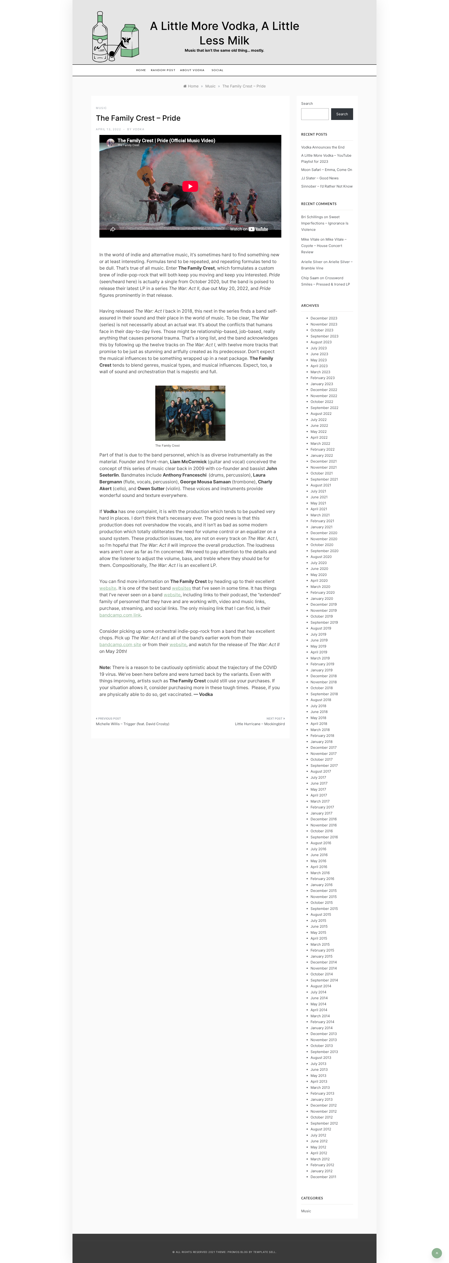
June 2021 (319, 497)
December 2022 (324, 389)
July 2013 (318, 1063)
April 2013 (319, 1081)
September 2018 (324, 694)
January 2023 (322, 384)
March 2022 (320, 443)
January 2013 (322, 1099)
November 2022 (324, 396)
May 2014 (318, 1004)
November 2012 (324, 1111)
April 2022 (319, 437)
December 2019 (324, 604)
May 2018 (318, 718)
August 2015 (321, 914)
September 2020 (324, 551)
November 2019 (324, 610)
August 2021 (321, 485)
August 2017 (321, 771)
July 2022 (319, 419)
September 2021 (324, 479)
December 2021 (324, 461)
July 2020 (319, 563)
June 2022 (319, 425)
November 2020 (324, 539)
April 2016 (319, 867)
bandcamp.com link (120, 615)
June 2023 (319, 354)
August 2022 (321, 413)
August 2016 (321, 843)
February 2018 (322, 735)
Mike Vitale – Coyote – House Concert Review (324, 245)
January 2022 (322, 455)
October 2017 (322, 759)
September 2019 (324, 622)
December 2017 (324, 747)
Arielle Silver (311, 262)
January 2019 (322, 670)
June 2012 (319, 1141)
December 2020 (324, 533)
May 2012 (318, 1147)
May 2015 (318, 932)
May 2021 (318, 503)
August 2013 (321, 1057)
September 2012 (324, 1123)
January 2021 (322, 527)
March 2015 (320, 944)
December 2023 (324, 318)
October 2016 (322, 831)
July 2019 (318, 634)
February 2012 (322, 1165)
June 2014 (319, 998)
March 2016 (320, 873)
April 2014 (319, 1010)
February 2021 (322, 521)
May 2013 (318, 1075)
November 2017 (324, 753)
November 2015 (324, 896)
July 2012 (318, 1135)
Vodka (139, 129)
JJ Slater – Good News (320, 178)
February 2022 (323, 449)
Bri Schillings (312, 217)
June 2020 (319, 568)
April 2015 (319, 938)
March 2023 (320, 372)
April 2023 (319, 366)
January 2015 (322, 956)
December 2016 (324, 819)
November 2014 (324, 968)
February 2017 (322, 807)
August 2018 (321, 700)
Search (307, 103)
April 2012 (319, 1153)
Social (218, 70)
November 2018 (324, 682)
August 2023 (321, 342)
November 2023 (324, 324)
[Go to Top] (437, 1253)
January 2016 (322, 885)
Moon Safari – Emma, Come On (326, 169)
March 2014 (320, 1016)
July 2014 (318, 992)
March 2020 (320, 586)
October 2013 (322, 1045)
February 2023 (323, 378)
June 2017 (319, 783)
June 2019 (319, 640)
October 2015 (322, 902)
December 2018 (324, 676)
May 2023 (319, 360)
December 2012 (324, 1105)
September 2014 (324, 980)
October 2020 (322, 545)
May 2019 (318, 646)
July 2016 (318, 849)
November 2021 (324, 467)
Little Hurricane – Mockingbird (260, 724)
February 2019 (322, 664)
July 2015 (318, 920)
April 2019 (319, 652)
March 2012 (320, 1159)
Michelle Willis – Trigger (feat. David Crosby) (132, 724)
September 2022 (324, 407)
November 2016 (324, 825)
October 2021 (322, 473)
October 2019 (322, 616)
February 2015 (322, 950)
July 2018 (318, 706)
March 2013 (320, 1087)
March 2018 (320, 729)
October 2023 (322, 330)
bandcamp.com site (120, 644)
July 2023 (319, 348)
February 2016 (322, 878)
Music (101, 108)
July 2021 (318, 491)
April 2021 (319, 509)
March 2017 (320, 801)
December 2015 (324, 890)
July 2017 (318, 777)
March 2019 (320, 658)
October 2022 (322, 401)
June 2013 (319, 1069)
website (107, 588)
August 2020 (321, 556)
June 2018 (319, 711)
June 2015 (319, 926)
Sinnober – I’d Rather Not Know (327, 186)
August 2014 (321, 986)
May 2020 (319, 574)
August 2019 (321, 628)
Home (141, 70)
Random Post (163, 70)
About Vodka (192, 70)
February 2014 (322, 1022)
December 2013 (324, 1033)
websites (181, 588)
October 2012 (322, 1117)
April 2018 (319, 723)
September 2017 (324, 765)
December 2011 (323, 1177)
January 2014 (322, 1028)
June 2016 (319, 855)
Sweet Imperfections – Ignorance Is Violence (324, 223)
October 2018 (322, 688)
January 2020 (322, 598)
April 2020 (319, 580)
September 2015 (324, 908)
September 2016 (324, 837)
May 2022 (319, 431)
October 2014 (322, 974)
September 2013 (324, 1051)
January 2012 (322, 1171)
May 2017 (318, 789)
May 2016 (318, 861)
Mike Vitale (310, 239)
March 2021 (320, 515)
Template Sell (264, 1252)
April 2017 (319, 795)
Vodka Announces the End (322, 147)
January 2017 (322, 813)
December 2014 (324, 962)
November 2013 (324, 1040)
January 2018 (322, 741)
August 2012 (321, 1129)
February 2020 (323, 592)
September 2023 (325, 336)
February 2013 (322, 1093)
